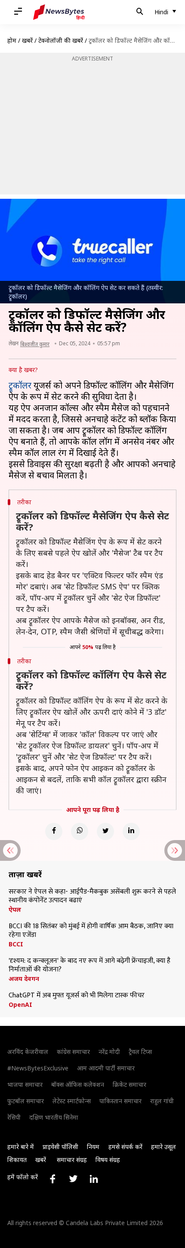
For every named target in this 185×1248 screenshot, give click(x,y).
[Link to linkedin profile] (93, 1179)
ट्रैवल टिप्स (140, 1051)
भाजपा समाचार (25, 1084)
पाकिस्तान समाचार (120, 1101)
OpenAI (20, 1005)
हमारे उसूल (163, 1147)
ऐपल (15, 910)
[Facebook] (53, 831)
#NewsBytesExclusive (37, 1068)
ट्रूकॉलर (20, 385)
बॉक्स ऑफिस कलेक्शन (77, 1084)
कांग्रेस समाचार (73, 1051)
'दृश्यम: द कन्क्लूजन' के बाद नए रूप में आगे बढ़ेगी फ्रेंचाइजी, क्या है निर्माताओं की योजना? (89, 965)
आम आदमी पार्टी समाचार (106, 1068)
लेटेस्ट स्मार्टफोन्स (71, 1101)
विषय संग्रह (108, 1160)
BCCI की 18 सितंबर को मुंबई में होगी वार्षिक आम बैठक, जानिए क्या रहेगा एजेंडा (91, 930)
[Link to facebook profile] (52, 1179)
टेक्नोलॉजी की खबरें (60, 40)
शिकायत (17, 1160)
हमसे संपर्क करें (125, 1147)
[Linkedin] (131, 831)
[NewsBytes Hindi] (59, 12)
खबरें (27, 40)
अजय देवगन (24, 979)
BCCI (16, 944)
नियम (93, 1147)
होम (11, 40)
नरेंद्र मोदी (109, 1051)
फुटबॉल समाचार (25, 1101)
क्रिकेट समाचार (129, 1084)
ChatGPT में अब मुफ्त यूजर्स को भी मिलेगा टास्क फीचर (77, 995)
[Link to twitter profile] (73, 1179)
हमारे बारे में (20, 1147)
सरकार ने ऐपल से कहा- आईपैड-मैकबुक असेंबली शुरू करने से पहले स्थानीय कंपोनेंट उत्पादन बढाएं (92, 896)
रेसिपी (14, 1117)
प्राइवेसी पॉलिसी (60, 1147)
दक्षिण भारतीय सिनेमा (53, 1117)
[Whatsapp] (79, 831)
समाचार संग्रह (72, 1160)
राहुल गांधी (162, 1101)
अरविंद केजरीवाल (27, 1051)
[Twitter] (105, 831)
